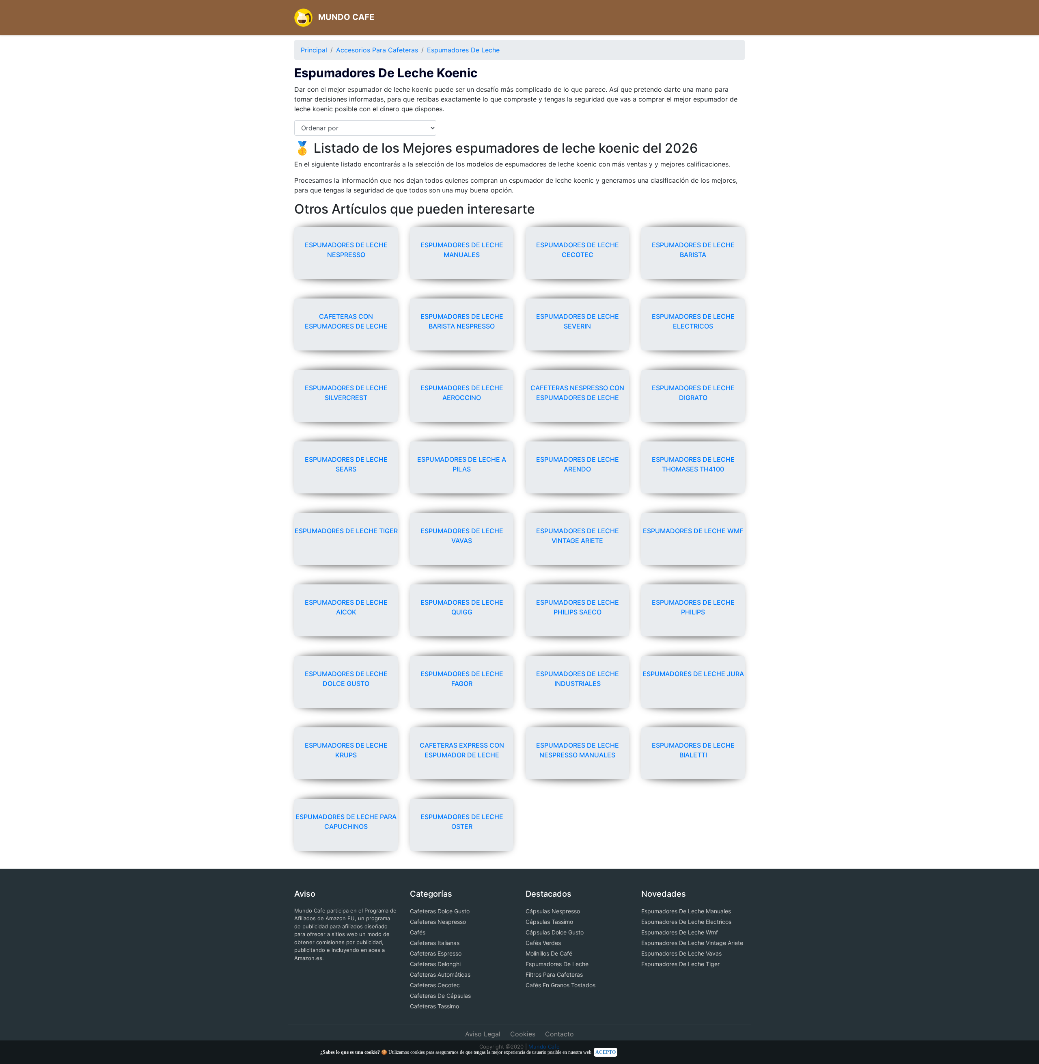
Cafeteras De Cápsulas (440, 995)
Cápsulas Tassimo (549, 921)
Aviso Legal (482, 1034)
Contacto (559, 1034)
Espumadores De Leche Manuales (686, 911)
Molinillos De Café (549, 953)
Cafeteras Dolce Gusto (440, 911)
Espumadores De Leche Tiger (680, 963)
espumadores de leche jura (693, 674)
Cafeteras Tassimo (434, 1006)
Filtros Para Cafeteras (554, 974)
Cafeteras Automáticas (440, 974)
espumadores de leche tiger (346, 531)
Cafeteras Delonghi (435, 963)
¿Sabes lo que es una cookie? (350, 1052)
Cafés (417, 932)
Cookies (522, 1034)
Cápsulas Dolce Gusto (555, 932)
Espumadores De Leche (463, 50)
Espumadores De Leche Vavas (681, 953)
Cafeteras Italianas (434, 942)
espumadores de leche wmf (693, 531)
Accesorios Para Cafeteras (377, 50)
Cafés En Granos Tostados (560, 985)
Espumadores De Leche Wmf (679, 932)
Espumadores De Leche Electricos (686, 921)
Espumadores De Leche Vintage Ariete (692, 942)
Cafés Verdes (543, 942)
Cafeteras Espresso (435, 953)
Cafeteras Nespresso (438, 921)
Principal (314, 50)
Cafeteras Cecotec (435, 985)
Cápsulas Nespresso (553, 911)
